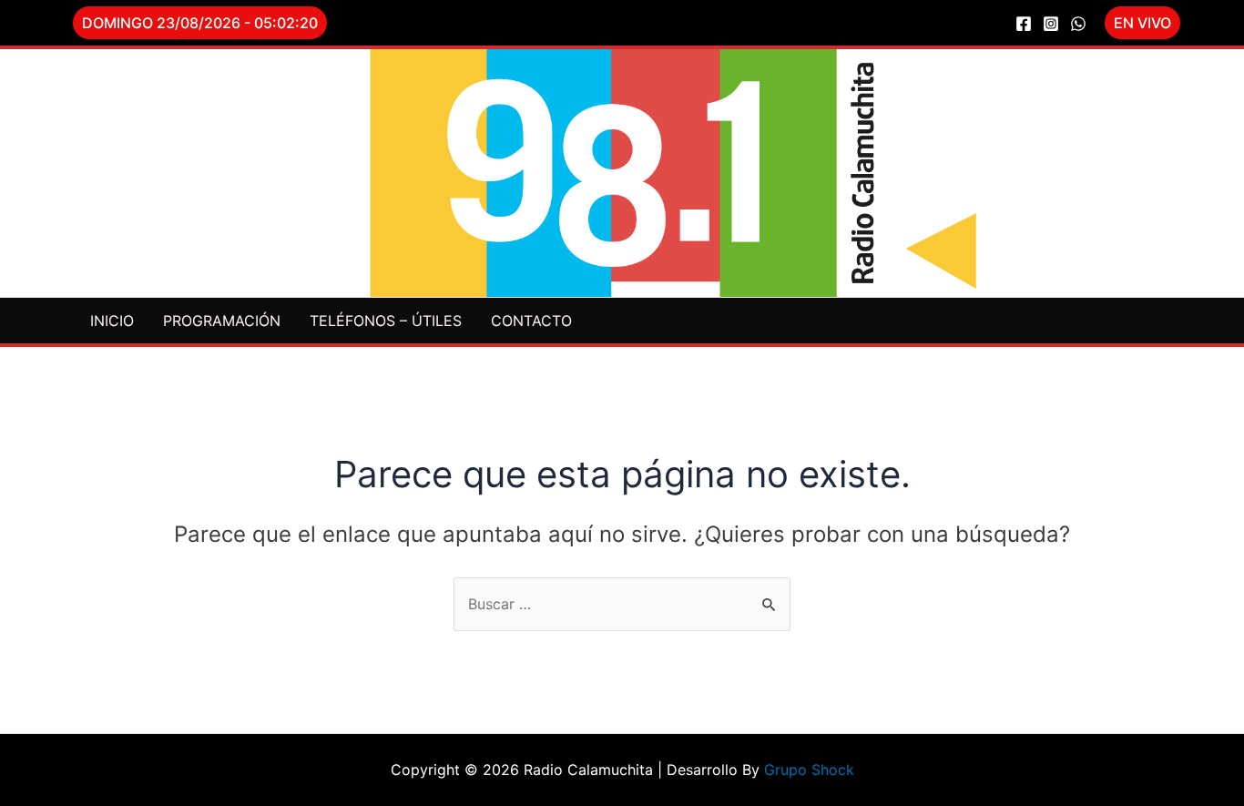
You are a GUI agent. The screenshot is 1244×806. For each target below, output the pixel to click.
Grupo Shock (809, 769)
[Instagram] (1051, 23)
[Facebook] (1023, 23)
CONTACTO (531, 320)
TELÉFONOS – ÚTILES (386, 320)
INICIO (112, 320)
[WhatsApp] (1078, 23)
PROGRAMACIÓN (221, 320)
